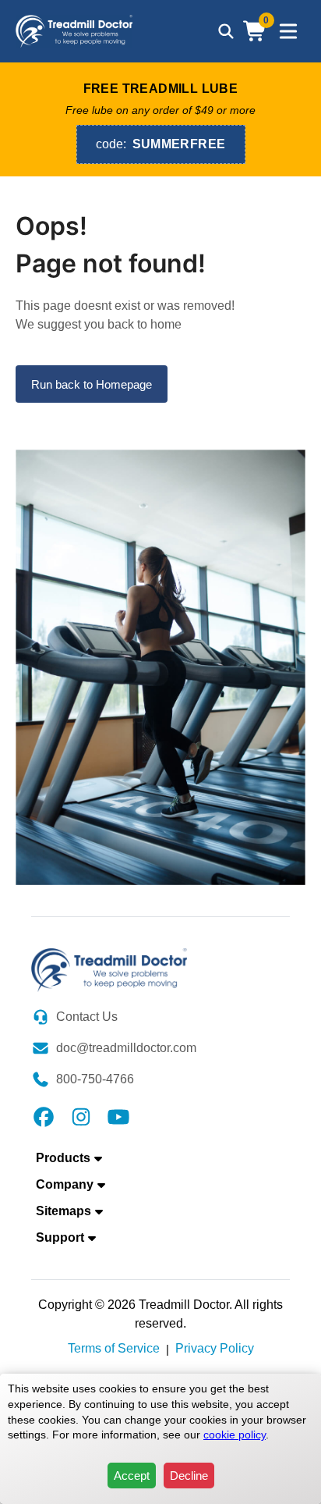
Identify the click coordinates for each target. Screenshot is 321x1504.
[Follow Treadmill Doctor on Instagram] (81, 1115)
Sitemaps (63, 1211)
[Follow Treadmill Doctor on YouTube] (118, 1115)
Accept (132, 1475)
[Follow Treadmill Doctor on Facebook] (43, 1115)
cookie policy (234, 1434)
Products (63, 1157)
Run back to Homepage (91, 384)
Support (60, 1237)
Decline (189, 1475)
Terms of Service (114, 1348)
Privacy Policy (214, 1348)
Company (64, 1184)
